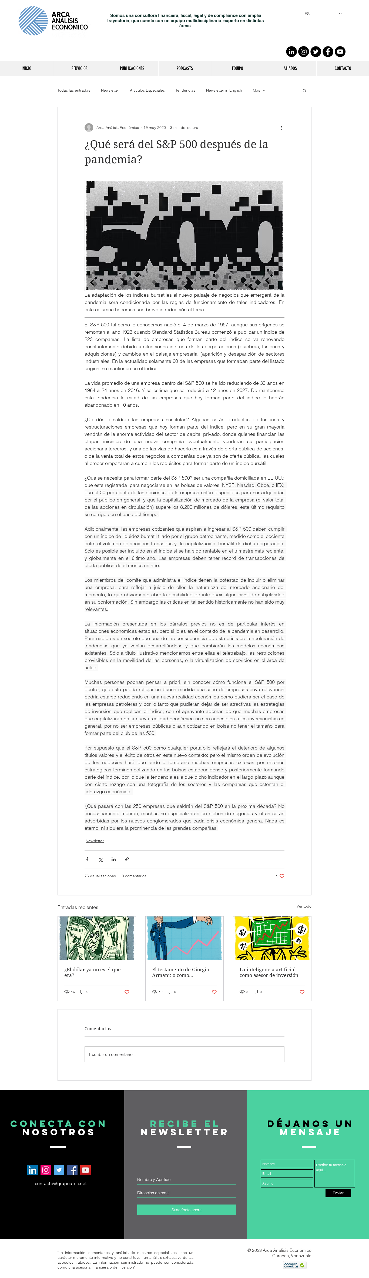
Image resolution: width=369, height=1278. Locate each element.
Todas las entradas (74, 90)
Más (256, 90)
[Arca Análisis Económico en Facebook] (72, 1170)
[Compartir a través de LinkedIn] (113, 859)
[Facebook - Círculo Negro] (328, 51)
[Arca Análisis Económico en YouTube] (85, 1170)
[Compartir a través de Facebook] (87, 859)
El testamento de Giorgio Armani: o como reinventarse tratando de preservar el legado (181, 972)
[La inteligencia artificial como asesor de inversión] (272, 938)
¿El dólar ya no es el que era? (92, 972)
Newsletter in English (224, 90)
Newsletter (110, 90)
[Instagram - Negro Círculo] (303, 51)
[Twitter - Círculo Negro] (315, 51)
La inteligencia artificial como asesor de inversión (269, 972)
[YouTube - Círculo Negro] (340, 51)
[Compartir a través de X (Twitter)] (100, 859)
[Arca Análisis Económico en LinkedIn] (32, 1170)
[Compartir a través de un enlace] (126, 859)
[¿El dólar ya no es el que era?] (97, 938)
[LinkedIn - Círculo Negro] (291, 51)
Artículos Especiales (147, 90)
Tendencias (185, 90)
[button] (79, 68)
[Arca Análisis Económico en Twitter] (59, 1170)
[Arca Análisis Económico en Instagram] (46, 1170)
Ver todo (304, 906)
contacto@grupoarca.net (61, 1183)
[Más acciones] (281, 127)
